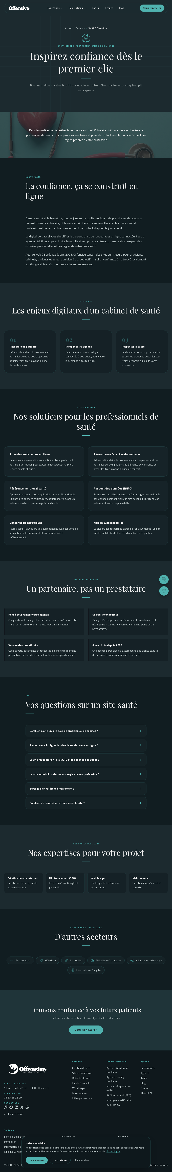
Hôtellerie (50, 960)
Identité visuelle (81, 1083)
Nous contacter (152, 8)
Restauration (22, 960)
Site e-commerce (82, 1073)
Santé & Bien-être (14, 1137)
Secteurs (80, 28)
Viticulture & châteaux (108, 960)
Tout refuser (60, 1160)
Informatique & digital (88, 970)
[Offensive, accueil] (19, 8)
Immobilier (76, 960)
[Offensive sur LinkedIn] (16, 1107)
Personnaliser (82, 1160)
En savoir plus (113, 1151)
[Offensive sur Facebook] (11, 1107)
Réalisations (76, 8)
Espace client (15, 1114)
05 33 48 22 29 (13, 1097)
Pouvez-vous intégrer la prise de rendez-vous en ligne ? (64, 745)
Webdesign (78, 1088)
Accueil (68, 28)
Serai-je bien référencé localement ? (52, 789)
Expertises (54, 8)
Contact (145, 1088)
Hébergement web (82, 1098)
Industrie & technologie (149, 960)
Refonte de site (81, 1078)
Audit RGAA (113, 1105)
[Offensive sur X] (22, 1107)
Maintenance (79, 1093)
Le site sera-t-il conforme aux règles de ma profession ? (64, 774)
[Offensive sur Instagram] (5, 1107)
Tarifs (95, 8)
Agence (109, 8)
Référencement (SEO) (118, 1095)
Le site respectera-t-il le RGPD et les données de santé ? (64, 760)
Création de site (81, 1068)
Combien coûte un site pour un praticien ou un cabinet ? (64, 731)
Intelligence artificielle (118, 1100)
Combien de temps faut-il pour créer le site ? (57, 803)
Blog (121, 8)
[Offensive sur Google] (27, 1107)
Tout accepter (36, 1160)
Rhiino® (145, 1093)
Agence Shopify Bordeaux (115, 1079)
